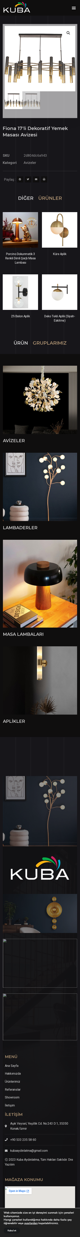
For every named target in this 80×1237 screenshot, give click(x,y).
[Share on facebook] (20, 179)
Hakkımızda (13, 1073)
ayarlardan (31, 1223)
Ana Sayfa (11, 1066)
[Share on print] (44, 179)
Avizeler (30, 163)
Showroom (12, 1097)
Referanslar (13, 1089)
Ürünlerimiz (12, 1081)
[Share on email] (36, 179)
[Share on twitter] (28, 179)
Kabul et (12, 1230)
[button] (74, 8)
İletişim (10, 1105)
